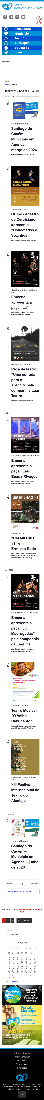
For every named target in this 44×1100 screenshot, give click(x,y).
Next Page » (26, 921)
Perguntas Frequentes (22, 1056)
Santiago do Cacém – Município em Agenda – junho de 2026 (24, 856)
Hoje (22, 884)
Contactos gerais (22, 1064)
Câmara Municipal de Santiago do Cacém (22, 7)
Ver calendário (12, 981)
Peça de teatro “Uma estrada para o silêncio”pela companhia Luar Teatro (25, 382)
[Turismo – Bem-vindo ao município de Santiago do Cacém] (22, 1044)
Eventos (7, 84)
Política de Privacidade (22, 1053)
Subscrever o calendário (20, 891)
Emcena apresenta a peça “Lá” (21, 302)
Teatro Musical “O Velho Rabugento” (24, 715)
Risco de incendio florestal (39, 20)
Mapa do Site (22, 1060)
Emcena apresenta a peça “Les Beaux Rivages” (25, 468)
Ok (22, 1094)
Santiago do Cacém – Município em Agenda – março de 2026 (24, 139)
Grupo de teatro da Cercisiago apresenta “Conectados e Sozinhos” (25, 224)
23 (19, 920)
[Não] (41, 1090)
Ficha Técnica (22, 1067)
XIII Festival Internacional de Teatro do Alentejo (25, 792)
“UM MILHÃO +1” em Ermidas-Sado (23, 543)
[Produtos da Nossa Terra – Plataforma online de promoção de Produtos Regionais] (22, 1004)
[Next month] (35, 942)
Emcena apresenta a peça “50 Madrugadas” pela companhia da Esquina (25, 631)
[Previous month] (8, 942)
